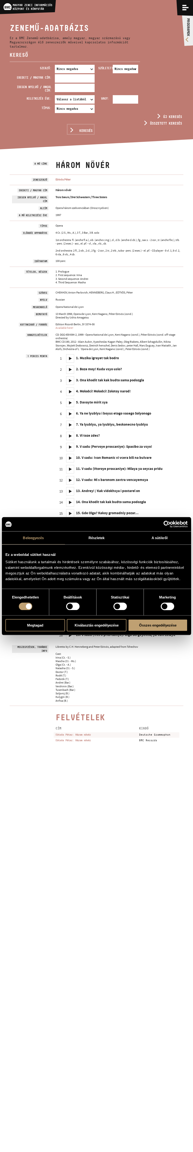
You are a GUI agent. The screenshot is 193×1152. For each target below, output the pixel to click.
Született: (104, 68)
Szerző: (45, 68)
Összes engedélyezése (158, 625)
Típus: (46, 108)
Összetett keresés (166, 123)
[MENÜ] (185, 7)
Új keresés (172, 117)
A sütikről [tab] (160, 538)
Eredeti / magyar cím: (34, 77)
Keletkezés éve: (39, 98)
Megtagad (35, 625)
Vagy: (105, 98)
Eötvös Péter (63, 179)
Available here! (64, 328)
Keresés (85, 131)
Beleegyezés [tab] (33, 538)
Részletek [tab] (96, 538)
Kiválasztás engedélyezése (97, 625)
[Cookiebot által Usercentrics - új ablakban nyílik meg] (167, 524)
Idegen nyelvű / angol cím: (34, 88)
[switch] (73, 606)
